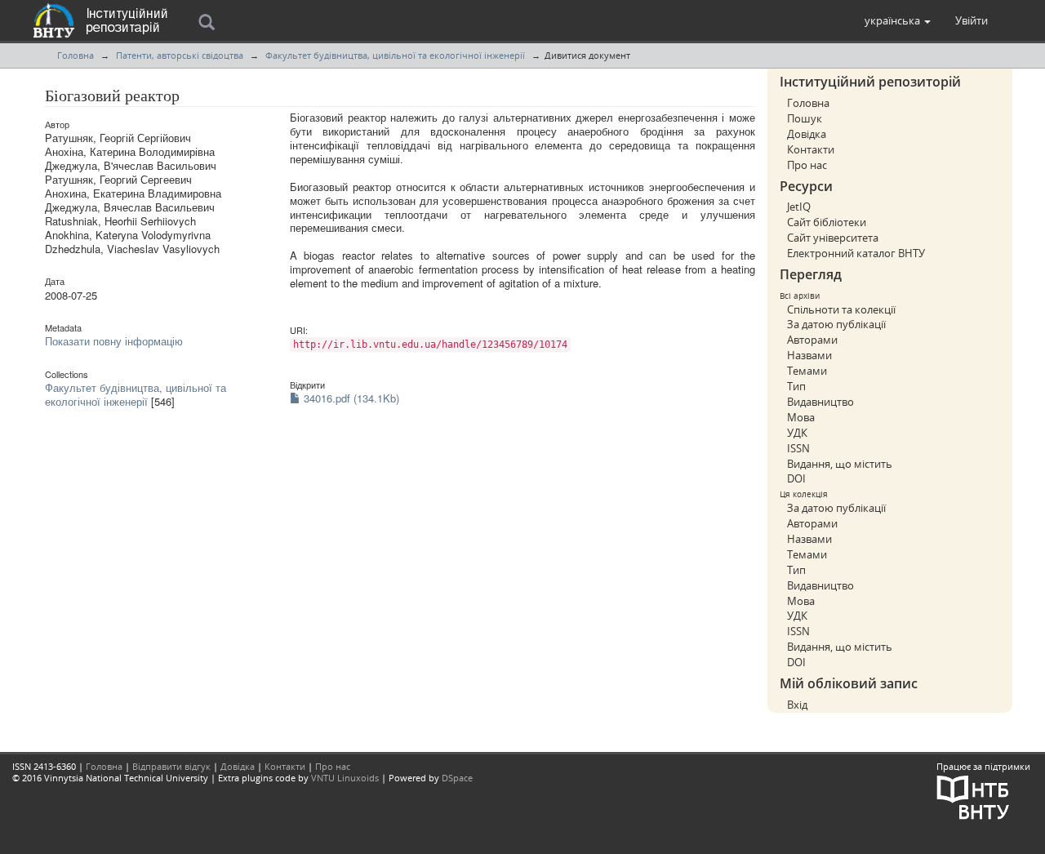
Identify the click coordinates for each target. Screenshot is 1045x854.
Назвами (809, 355)
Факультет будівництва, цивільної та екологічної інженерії (395, 55)
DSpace (457, 778)
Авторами (812, 339)
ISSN (798, 448)
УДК (797, 432)
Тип (796, 386)
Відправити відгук (171, 766)
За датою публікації (836, 324)
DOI (796, 478)
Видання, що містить (839, 463)
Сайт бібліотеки (826, 222)
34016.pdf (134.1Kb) (349, 398)
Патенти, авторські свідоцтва (179, 55)
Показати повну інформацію (114, 341)
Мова (801, 417)
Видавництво (820, 401)
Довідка (806, 134)
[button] (897, 20)
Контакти (810, 149)
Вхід (797, 704)
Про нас (807, 165)
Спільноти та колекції (841, 309)
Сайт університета (832, 237)
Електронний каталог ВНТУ (856, 253)
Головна (75, 55)
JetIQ (799, 206)
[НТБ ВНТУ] (973, 796)
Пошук (804, 118)
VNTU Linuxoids (345, 778)
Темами (807, 370)
